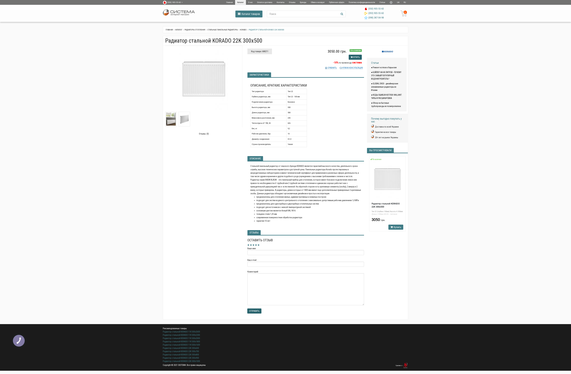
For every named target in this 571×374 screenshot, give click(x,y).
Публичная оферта (336, 2)
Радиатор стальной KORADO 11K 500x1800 (181, 341)
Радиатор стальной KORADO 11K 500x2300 (181, 335)
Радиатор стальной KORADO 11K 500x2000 (181, 338)
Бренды (303, 2)
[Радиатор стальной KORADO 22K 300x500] (203, 79)
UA (398, 2)
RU (405, 2)
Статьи (382, 2)
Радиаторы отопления (195, 30)
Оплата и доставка (264, 2)
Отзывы (292, 2)
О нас (250, 2)
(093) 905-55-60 (376, 13)
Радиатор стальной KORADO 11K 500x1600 (181, 345)
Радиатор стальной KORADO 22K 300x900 (181, 358)
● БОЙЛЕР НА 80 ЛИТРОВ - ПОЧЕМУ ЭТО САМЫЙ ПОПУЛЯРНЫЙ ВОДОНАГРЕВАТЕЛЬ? (386, 75)
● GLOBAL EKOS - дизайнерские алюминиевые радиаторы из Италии (384, 86)
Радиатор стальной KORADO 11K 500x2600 (181, 332)
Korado (243, 30)
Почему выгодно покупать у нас (386, 120)
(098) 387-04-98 (376, 17)
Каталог (240, 2)
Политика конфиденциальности (362, 2)
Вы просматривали (380, 150)
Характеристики (259, 74)
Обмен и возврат (318, 2)
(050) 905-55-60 (376, 8)
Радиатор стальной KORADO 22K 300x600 (181, 348)
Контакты (280, 2)
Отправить (254, 311)
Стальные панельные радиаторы (222, 30)
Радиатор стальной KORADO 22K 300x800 (181, 354)
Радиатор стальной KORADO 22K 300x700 (181, 351)
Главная (229, 2)
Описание (255, 158)
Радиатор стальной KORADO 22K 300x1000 (181, 361)
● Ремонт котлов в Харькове (384, 67)
